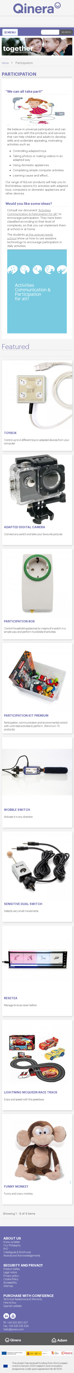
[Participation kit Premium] (37, 678)
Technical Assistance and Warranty (22, 1299)
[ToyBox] (37, 395)
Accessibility (10, 1282)
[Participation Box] (37, 584)
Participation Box (19, 621)
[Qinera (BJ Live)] (37, 7)
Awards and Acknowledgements (21, 1255)
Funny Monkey (16, 1186)
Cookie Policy (10, 1279)
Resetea (10, 998)
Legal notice (10, 1272)
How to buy (9, 1302)
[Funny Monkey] (37, 1149)
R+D (5, 1248)
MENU (11, 33)
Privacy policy (11, 1275)
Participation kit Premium (26, 715)
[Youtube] (13, 1316)
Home (5, 63)
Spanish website (12, 1305)
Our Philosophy (12, 1245)
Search (66, 32)
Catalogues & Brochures (17, 1252)
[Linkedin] (6, 1316)
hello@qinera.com (13, 1329)
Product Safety (11, 1268)
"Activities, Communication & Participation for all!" (32, 212)
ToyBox (10, 433)
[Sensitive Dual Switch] (37, 866)
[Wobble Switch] (37, 772)
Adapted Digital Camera (24, 527)
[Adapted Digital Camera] (37, 489)
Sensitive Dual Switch (23, 904)
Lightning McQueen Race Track (30, 1092)
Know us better (11, 1241)
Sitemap (8, 1285)
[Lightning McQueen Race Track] (37, 1055)
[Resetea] (37, 960)
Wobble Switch (17, 809)
